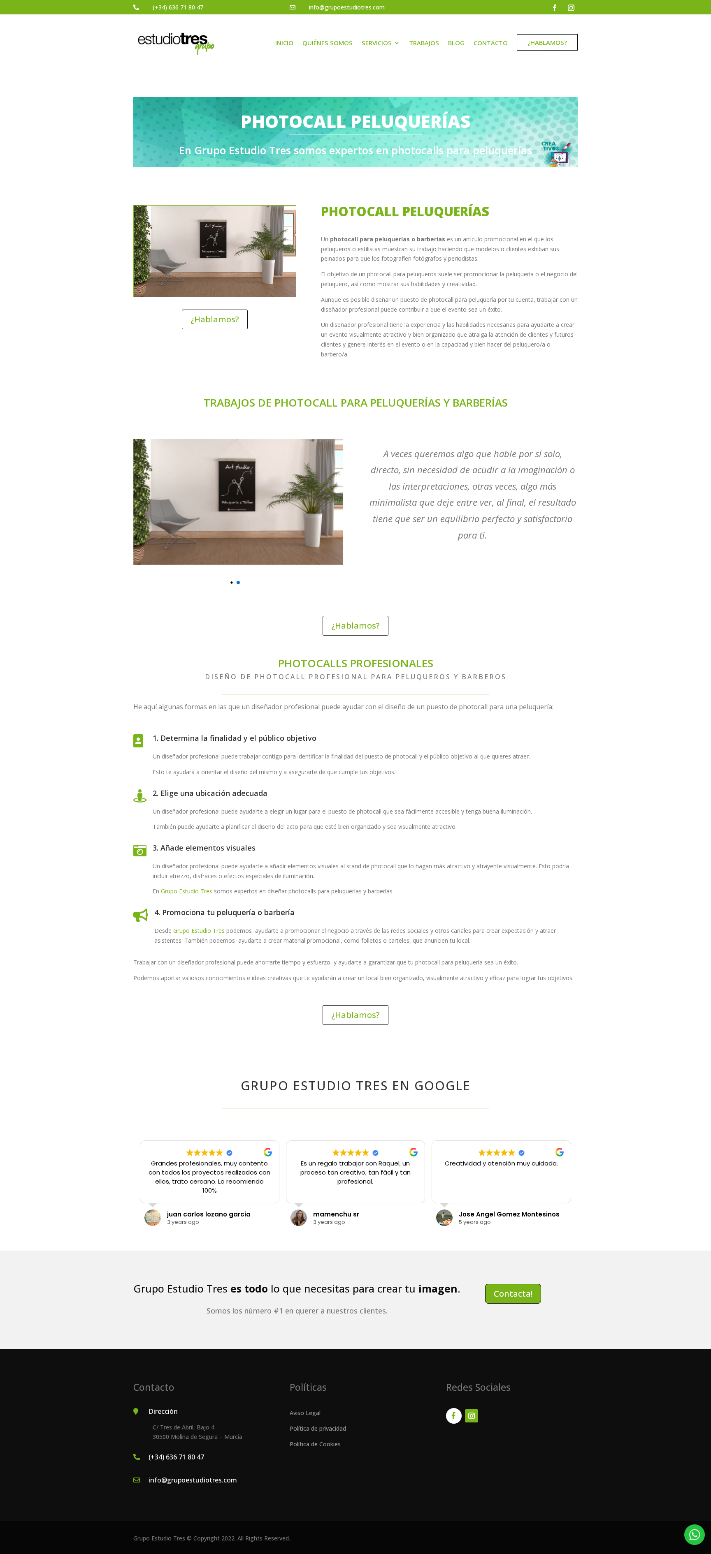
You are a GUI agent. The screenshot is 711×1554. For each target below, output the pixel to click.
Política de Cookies (315, 1444)
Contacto (491, 43)
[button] (238, 582)
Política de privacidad (318, 1428)
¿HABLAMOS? (547, 42)
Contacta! (513, 1293)
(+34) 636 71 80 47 (178, 7)
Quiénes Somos (327, 43)
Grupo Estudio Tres (186, 891)
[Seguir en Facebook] (554, 7)
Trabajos (424, 43)
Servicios (377, 43)
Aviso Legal (305, 1413)
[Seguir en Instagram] (571, 7)
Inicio (284, 43)
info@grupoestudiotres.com (347, 7)
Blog (456, 43)
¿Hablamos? (215, 319)
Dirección (163, 1411)
